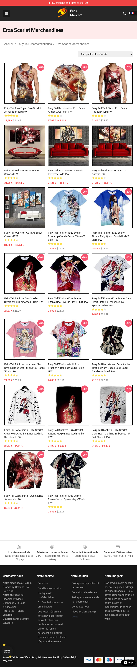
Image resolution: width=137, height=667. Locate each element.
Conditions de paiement (85, 592)
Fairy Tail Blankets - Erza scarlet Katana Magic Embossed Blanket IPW (66, 434)
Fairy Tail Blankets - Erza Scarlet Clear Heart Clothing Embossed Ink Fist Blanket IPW (111, 434)
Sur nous (43, 583)
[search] (125, 13)
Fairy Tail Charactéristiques (34, 44)
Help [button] (130, 662)
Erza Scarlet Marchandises (72, 44)
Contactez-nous (80, 606)
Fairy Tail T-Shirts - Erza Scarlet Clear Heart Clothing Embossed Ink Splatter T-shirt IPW (112, 302)
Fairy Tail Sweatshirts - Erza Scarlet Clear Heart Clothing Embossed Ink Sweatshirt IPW (23, 434)
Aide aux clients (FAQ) (84, 611)
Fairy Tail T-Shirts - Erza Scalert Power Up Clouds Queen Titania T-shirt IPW (66, 236)
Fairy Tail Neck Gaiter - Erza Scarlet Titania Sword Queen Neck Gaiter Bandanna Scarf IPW (111, 368)
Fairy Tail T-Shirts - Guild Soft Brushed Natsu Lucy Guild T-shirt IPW (66, 368)
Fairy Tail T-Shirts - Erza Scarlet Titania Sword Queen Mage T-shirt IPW (66, 499)
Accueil (8, 44)
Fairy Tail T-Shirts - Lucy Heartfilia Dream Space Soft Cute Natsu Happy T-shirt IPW (24, 368)
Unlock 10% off (7, 651)
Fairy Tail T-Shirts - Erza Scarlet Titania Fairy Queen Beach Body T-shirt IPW (110, 236)
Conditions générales (49, 588)
